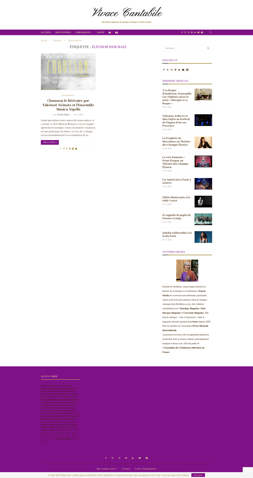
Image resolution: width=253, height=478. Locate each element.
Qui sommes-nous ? (107, 468)
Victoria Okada (63, 114)
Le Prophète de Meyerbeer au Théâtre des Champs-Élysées (176, 141)
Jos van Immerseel (65, 405)
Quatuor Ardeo (61, 421)
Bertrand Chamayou (49, 388)
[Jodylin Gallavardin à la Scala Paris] (203, 237)
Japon (100, 32)
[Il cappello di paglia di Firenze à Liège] (203, 219)
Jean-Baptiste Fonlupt (50, 402)
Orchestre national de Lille (57, 418)
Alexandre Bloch (48, 385)
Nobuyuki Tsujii (53, 416)
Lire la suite (49, 142)
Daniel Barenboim (54, 391)
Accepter (198, 475)
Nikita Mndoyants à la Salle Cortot (176, 199)
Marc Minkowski (69, 410)
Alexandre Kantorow (64, 385)
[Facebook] (182, 32)
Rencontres (63, 32)
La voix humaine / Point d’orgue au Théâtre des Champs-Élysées (175, 162)
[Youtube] (198, 32)
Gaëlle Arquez (57, 399)
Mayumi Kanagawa (65, 413)
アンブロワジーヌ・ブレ (64, 433)
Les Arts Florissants (62, 407)
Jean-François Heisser (68, 402)
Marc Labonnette (55, 410)
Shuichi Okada (71, 424)
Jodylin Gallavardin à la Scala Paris (177, 234)
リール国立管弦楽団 (61, 438)
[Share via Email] (76, 148)
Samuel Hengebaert (57, 424)
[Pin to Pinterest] (70, 148)
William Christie (55, 430)
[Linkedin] (195, 32)
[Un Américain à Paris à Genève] (203, 184)
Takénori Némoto (48, 427)
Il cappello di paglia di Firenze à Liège (176, 216)
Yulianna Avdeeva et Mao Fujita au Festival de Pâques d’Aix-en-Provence (176, 120)
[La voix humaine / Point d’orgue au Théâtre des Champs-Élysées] (203, 161)
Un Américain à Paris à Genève (176, 181)
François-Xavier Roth (59, 396)
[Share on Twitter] (67, 148)
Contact (126, 468)
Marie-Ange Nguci (48, 413)
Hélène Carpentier (71, 399)
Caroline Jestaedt (65, 388)
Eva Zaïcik (45, 396)
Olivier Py (64, 416)
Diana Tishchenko (48, 393)
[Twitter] (185, 32)
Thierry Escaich (62, 427)
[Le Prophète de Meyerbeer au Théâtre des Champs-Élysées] (203, 142)
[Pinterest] (192, 32)
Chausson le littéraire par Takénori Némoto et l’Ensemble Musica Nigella (68, 104)
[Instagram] (188, 32)
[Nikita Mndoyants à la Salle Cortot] (203, 201)
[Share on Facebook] (63, 148)
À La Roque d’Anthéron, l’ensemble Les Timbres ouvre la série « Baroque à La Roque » (177, 97)
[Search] (210, 32)
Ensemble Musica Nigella (66, 393)
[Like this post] (60, 148)
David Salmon (69, 391)
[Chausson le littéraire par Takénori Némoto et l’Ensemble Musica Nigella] (68, 71)
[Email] (202, 32)
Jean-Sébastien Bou (49, 405)
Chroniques (82, 32)
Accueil (46, 32)
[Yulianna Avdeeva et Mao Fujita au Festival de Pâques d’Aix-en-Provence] (203, 120)
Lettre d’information (145, 468)
